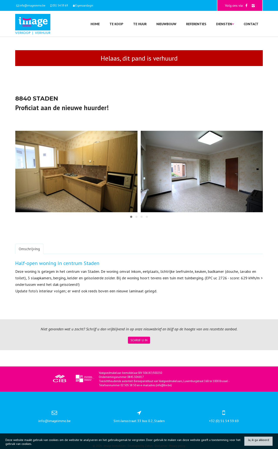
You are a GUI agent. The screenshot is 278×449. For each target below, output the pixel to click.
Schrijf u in (139, 340)
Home (95, 24)
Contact (251, 24)
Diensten (224, 24)
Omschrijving (29, 248)
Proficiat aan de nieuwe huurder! (62, 107)
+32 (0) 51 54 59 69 (224, 421)
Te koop (116, 24)
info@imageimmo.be (54, 421)
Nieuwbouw (166, 24)
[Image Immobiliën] (32, 23)
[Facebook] (246, 5)
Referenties (196, 24)
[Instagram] (253, 5)
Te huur (140, 24)
